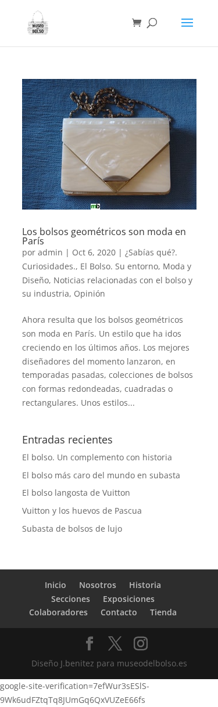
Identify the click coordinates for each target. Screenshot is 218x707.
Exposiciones (129, 598)
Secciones (70, 598)
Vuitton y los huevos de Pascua (82, 510)
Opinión (89, 293)
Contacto (119, 612)
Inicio (55, 584)
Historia (145, 584)
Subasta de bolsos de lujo (72, 528)
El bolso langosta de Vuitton (76, 492)
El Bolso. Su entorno (119, 266)
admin (50, 252)
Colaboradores (58, 612)
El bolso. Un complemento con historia (97, 457)
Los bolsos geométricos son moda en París (104, 236)
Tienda (163, 612)
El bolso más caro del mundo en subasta (101, 475)
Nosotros (97, 584)
